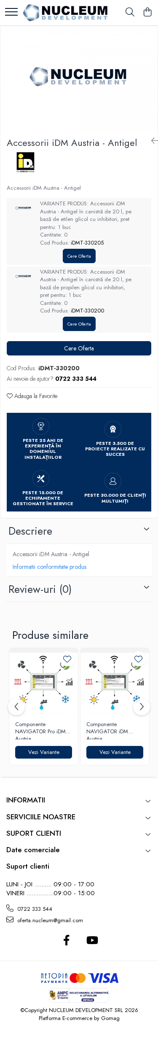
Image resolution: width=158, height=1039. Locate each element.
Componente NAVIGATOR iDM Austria (107, 730)
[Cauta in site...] (130, 13)
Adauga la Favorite (35, 396)
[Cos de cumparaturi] (147, 13)
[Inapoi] (151, 141)
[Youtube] (91, 940)
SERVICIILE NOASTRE (40, 817)
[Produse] (11, 12)
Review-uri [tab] (40, 589)
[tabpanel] (79, 78)
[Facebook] (66, 940)
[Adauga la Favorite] (67, 658)
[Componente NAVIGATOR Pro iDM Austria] (43, 682)
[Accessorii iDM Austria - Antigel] (79, 78)
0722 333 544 (34, 909)
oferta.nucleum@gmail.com (49, 920)
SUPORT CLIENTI (33, 833)
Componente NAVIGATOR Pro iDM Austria (40, 730)
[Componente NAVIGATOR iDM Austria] (114, 682)
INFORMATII (25, 800)
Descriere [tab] (30, 531)
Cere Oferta (79, 256)
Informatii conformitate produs (49, 567)
